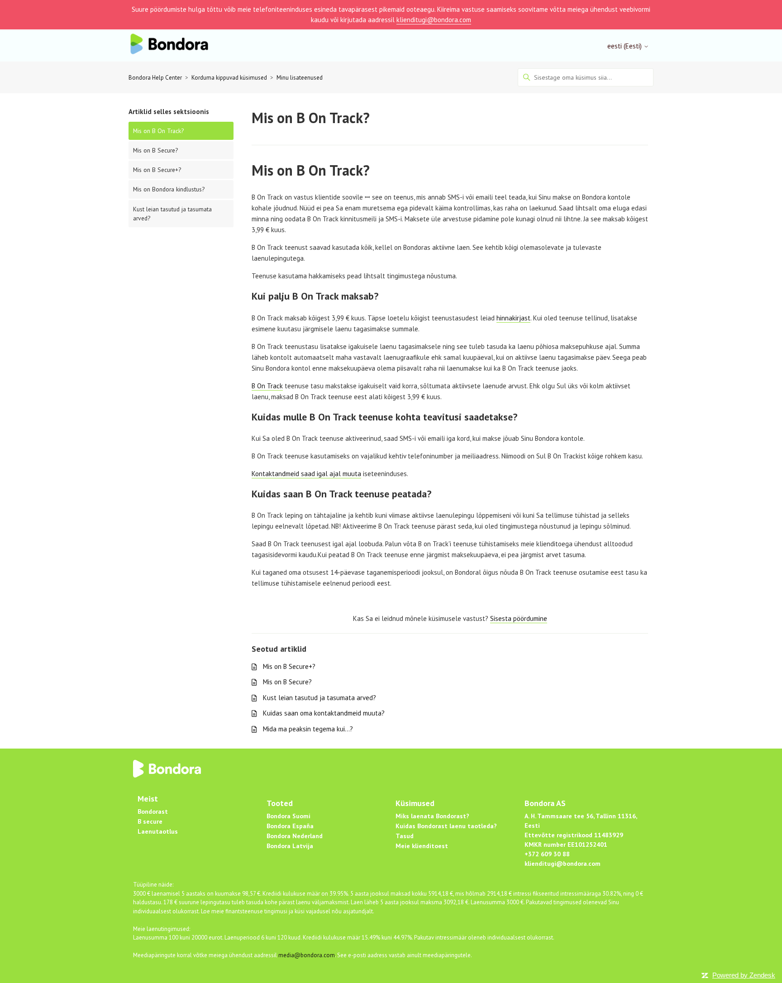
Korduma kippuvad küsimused (229, 77)
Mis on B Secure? (155, 150)
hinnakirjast (513, 318)
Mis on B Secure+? (157, 170)
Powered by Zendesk (743, 975)
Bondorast (153, 811)
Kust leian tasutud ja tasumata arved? (172, 213)
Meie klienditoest (422, 846)
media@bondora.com (306, 955)
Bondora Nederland (295, 836)
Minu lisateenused (300, 77)
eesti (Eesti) (625, 46)
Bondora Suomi (288, 816)
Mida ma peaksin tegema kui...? (308, 729)
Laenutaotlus (158, 831)
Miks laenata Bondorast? (432, 816)
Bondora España (290, 826)
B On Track (267, 386)
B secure (150, 821)
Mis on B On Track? (158, 131)
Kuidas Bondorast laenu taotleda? (446, 826)
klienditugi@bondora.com (433, 19)
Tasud (405, 836)
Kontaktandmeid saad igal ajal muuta (306, 473)
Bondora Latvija (290, 846)
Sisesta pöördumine (518, 618)
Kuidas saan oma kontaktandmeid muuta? (324, 713)
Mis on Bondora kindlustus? (169, 189)
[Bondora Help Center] (169, 45)
